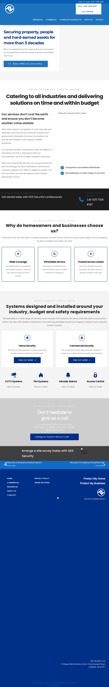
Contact (11, 495)
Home (9, 478)
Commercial (13, 483)
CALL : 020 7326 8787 (87, 6)
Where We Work (42, 483)
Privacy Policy (42, 478)
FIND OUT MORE (40, 387)
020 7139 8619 (87, 12)
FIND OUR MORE (13, 387)
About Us (11, 491)
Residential (12, 487)
